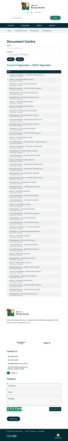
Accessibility (41, 431)
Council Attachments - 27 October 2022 (25, 133)
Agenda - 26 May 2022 (19, 236)
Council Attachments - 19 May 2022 (23, 244)
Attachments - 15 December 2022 (23, 84)
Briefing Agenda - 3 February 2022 (23, 294)
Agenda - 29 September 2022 (21, 160)
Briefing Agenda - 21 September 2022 (24, 173)
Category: (10, 52)
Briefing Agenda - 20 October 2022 (23, 151)
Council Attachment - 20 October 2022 (24, 155)
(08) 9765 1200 (13, 357)
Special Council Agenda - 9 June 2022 (24, 227)
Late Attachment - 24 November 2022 (24, 97)
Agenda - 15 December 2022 (21, 79)
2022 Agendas (34, 31)
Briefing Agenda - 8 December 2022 (23, 93)
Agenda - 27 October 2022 (20, 137)
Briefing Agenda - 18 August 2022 (23, 182)
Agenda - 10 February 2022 (21, 280)
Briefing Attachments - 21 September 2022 (26, 169)
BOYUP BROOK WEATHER (34, 343)
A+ (28, 12)
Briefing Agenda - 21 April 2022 (22, 258)
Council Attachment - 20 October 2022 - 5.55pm (27, 142)
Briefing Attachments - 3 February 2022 (24, 289)
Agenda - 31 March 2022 (20, 262)
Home (9, 31)
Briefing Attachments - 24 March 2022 (24, 267)
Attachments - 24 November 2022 (23, 110)
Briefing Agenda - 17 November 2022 (23, 115)
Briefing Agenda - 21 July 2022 (22, 209)
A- (31, 12)
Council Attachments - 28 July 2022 (23, 195)
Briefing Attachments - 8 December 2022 (25, 88)
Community (25, 25)
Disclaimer (33, 431)
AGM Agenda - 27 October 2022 (22, 128)
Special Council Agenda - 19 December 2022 (26, 75)
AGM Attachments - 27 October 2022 (24, 124)
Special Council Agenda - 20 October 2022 (25, 146)
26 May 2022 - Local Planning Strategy (24, 231)
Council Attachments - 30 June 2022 (24, 213)
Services (52, 25)
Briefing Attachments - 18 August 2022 (24, 186)
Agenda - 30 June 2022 (20, 204)
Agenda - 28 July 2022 (19, 191)
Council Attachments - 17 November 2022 (25, 119)
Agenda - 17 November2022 (21, 101)
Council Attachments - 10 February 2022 (25, 285)
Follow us (37, 12)
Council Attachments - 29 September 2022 (26, 164)
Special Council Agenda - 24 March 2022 (25, 271)
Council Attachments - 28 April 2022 (24, 249)
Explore (39, 25)
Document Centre (21, 31)
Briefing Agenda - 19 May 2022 (22, 240)
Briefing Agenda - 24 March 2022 (22, 276)
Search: (9, 45)
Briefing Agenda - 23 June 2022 (22, 218)
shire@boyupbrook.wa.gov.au (18, 363)
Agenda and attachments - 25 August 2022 (25, 177)
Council (11, 25)
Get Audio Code (55, 409)
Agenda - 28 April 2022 (19, 253)
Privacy (27, 431)
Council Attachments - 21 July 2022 (23, 200)
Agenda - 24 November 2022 (21, 106)
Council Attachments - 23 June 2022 (24, 222)
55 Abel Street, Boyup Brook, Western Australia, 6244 (18, 368)
